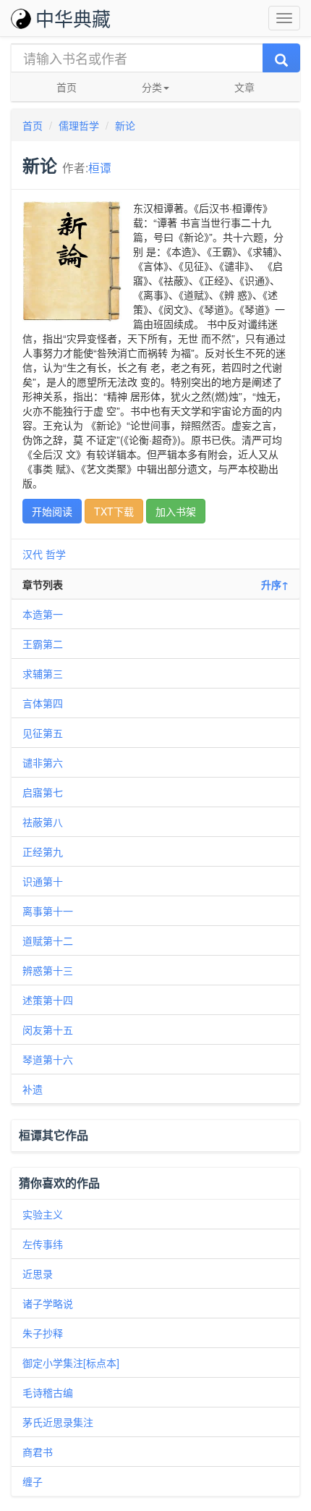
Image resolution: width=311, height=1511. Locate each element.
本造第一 (42, 614)
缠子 (32, 1481)
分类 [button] (152, 87)
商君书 (37, 1451)
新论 (125, 125)
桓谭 (99, 167)
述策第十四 (47, 1000)
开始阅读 (52, 511)
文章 (244, 87)
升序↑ (275, 584)
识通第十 (42, 881)
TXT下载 (114, 511)
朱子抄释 (42, 1333)
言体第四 (42, 703)
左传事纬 (42, 1244)
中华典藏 (73, 17)
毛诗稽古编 (47, 1392)
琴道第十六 (47, 1059)
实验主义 (42, 1214)
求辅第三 (42, 673)
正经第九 (42, 851)
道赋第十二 (47, 940)
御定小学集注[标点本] (70, 1362)
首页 (66, 87)
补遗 (32, 1089)
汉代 (32, 554)
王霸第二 (42, 643)
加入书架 (176, 511)
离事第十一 (47, 911)
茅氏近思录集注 (57, 1422)
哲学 (56, 554)
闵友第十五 (47, 1029)
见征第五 (42, 732)
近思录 (37, 1273)
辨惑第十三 (47, 970)
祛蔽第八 (42, 822)
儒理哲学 (79, 125)
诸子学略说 (47, 1303)
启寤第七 (42, 792)
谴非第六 (42, 762)
